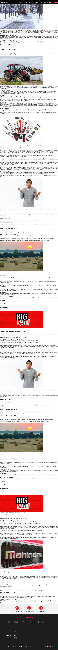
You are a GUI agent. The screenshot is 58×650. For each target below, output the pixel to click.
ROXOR (41, 2)
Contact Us (44, 0)
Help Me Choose (31, 0)
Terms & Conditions (8, 646)
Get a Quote (56, 2)
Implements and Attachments (48, 2)
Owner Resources (16, 635)
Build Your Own (31, 2)
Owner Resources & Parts (38, 0)
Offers (26, 2)
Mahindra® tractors (30, 571)
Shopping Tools (8, 635)
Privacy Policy (15, 646)
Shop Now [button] (20, 2)
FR (48, 0)
